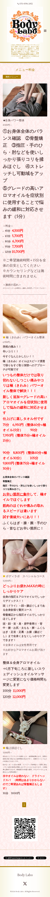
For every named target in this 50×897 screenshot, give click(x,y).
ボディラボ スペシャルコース (25, 576)
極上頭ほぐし (14, 748)
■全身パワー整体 (13, 120)
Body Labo (25, 875)
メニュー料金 (25, 70)
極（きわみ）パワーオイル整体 (25, 337)
